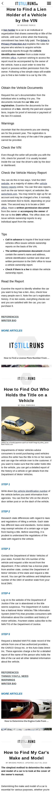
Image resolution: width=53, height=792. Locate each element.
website (5, 183)
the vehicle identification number (31, 491)
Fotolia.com (9, 444)
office (13, 58)
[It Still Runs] (26, 3)
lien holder (9, 30)
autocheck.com (9, 194)
